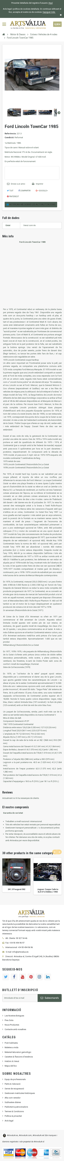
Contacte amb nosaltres (15, 1029)
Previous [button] (54, 852)
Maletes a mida (11, 1047)
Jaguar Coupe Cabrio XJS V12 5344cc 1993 (47, 890)
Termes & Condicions (14, 1111)
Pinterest (14, 196)
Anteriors (5, 112)
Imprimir (39, 184)
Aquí (50, 3)
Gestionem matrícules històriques (20, 1093)
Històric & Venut (12, 1061)
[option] (16, 875)
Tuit (11, 190)
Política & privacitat (13, 1116)
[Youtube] (22, 976)
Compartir (25, 190)
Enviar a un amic (18, 184)
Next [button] (59, 852)
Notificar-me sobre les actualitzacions (32, 204)
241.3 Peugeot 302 (16, 889)
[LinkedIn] (47, 976)
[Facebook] (14, 976)
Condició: (9, 137)
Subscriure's (51, 997)
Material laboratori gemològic (18, 1052)
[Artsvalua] (28, 24)
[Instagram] (39, 976)
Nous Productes (12, 1025)
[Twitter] (5, 976)
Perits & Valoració (13, 1084)
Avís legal (9, 1121)
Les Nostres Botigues (14, 1015)
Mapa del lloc (11, 1066)
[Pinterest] (30, 976)
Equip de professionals (15, 1079)
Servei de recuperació (14, 1088)
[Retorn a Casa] (3, 34)
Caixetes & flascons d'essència (19, 1057)
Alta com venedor (13, 1098)
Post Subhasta (11, 1043)
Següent (58, 112)
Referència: (10, 133)
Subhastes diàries (13, 1102)
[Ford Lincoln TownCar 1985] (14, 112)
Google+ (43, 190)
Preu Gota (9, 1020)
